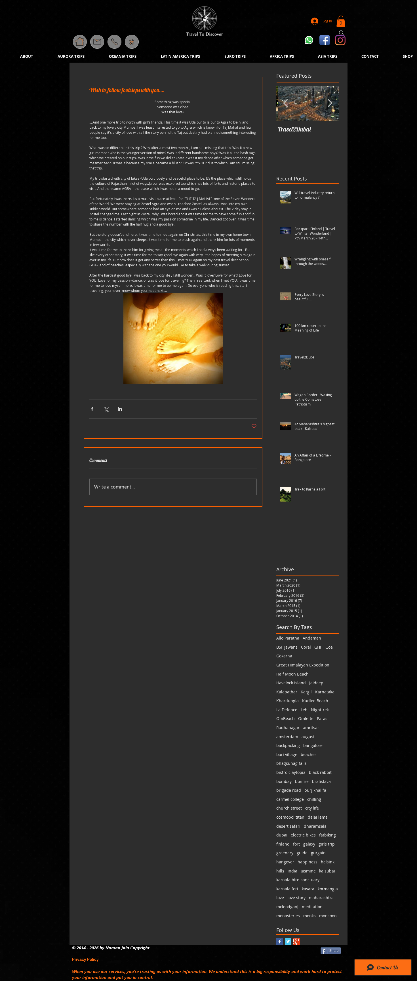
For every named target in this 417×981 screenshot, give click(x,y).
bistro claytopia (291, 772)
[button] (131, 42)
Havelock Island (291, 682)
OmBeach (285, 718)
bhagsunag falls (291, 763)
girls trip (327, 844)
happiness (307, 862)
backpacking (288, 745)
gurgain (318, 852)
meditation (312, 906)
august (308, 736)
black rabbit (320, 772)
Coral (306, 647)
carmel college (290, 799)
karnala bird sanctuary (297, 879)
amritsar (311, 727)
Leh (304, 709)
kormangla (328, 888)
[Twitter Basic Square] (288, 941)
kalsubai (327, 871)
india (292, 871)
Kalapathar (286, 692)
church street (289, 808)
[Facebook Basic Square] (279, 941)
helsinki (328, 862)
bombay (284, 781)
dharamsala (315, 826)
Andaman (312, 638)
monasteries (288, 915)
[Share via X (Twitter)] (106, 409)
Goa (329, 647)
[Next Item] (329, 103)
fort (296, 844)
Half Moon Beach (292, 674)
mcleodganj (287, 906)
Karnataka (324, 692)
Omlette (305, 718)
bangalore (313, 745)
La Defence (286, 709)
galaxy (309, 844)
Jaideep (316, 682)
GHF (318, 647)
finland (283, 844)
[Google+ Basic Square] (296, 941)
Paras (322, 718)
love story (296, 897)
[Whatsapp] (309, 40)
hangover (285, 862)
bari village (286, 754)
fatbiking (327, 835)
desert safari (288, 826)
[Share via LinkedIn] (120, 409)
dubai (281, 835)
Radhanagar (288, 727)
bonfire (302, 781)
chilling (314, 799)
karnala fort (287, 888)
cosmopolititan (290, 817)
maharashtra (321, 897)
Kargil (306, 692)
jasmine (308, 871)
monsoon (328, 915)
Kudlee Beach (315, 700)
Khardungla (287, 700)
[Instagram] (340, 40)
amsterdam (287, 736)
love (280, 897)
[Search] (342, 33)
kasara (308, 888)
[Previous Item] (285, 103)
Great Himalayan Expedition (302, 665)
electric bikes (303, 835)
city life (312, 808)
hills (280, 871)
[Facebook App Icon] (324, 40)
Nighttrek (320, 709)
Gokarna (284, 656)
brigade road (288, 790)
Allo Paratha (287, 638)
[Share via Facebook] (92, 409)
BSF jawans (287, 647)
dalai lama (318, 817)
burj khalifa (315, 790)
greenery (284, 852)
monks (309, 915)
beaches (309, 754)
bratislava (321, 781)
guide (302, 852)
